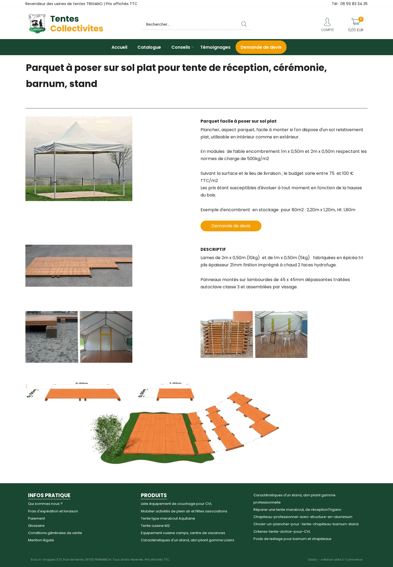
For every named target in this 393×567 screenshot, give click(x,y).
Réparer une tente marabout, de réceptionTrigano (297, 509)
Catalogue (149, 47)
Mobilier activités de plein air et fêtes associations (184, 511)
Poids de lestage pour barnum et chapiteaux (292, 538)
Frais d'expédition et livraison (53, 511)
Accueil (119, 47)
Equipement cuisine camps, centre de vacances (183, 532)
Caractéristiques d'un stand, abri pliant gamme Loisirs (187, 540)
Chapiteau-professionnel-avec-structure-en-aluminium (302, 516)
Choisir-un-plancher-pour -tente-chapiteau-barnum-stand (306, 524)
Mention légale (41, 540)
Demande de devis (261, 47)
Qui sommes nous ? (45, 503)
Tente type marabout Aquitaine (168, 518)
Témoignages (215, 47)
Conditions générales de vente (55, 532)
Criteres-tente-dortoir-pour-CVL (281, 531)
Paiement (36, 518)
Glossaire (36, 525)
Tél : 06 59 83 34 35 (350, 3)
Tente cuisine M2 (155, 525)
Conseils (180, 47)
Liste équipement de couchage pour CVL (176, 503)
